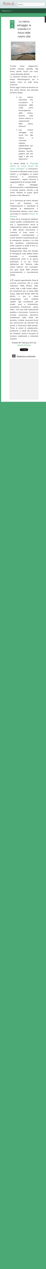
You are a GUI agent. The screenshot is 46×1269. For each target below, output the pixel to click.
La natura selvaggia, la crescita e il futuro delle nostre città (24, 28)
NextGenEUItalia (24, 345)
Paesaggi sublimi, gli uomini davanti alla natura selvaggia (24, 166)
